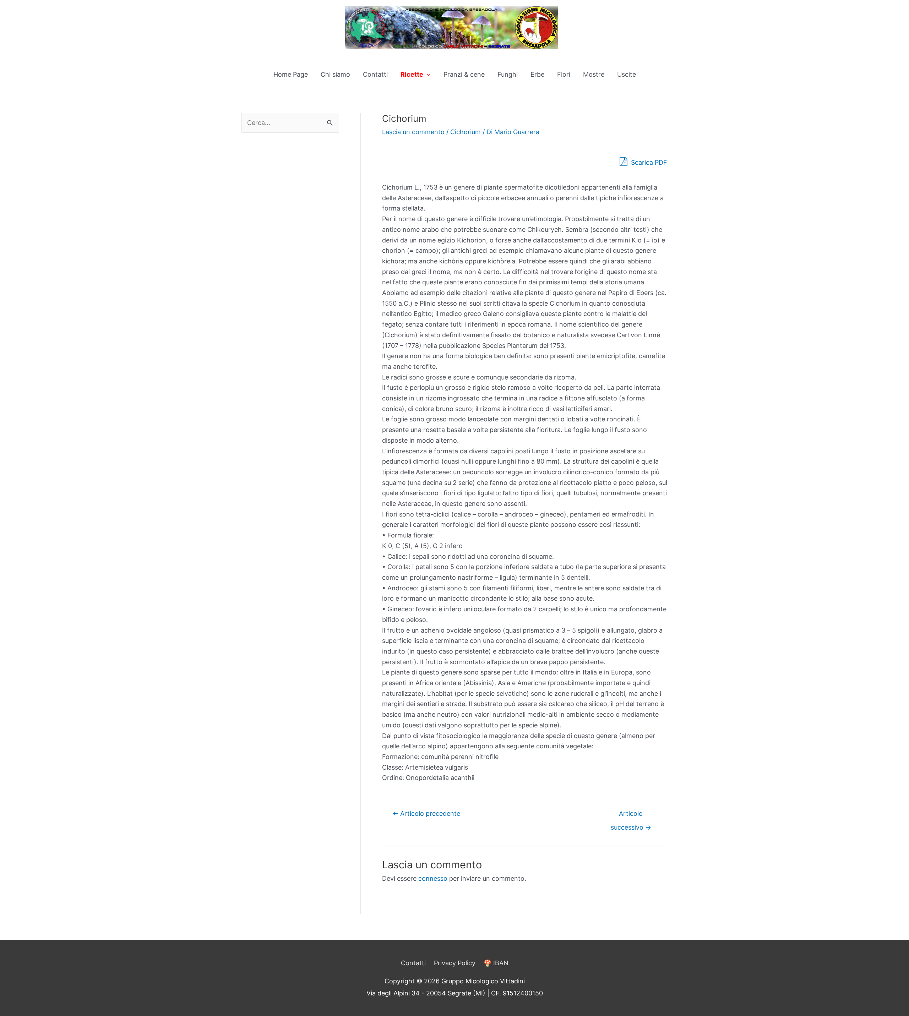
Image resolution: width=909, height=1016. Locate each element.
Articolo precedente (426, 813)
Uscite (626, 74)
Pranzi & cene (464, 74)
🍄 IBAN (496, 963)
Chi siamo (335, 74)
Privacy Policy (454, 963)
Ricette (412, 74)
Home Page (290, 74)
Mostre (593, 74)
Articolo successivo (631, 815)
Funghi (507, 74)
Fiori (563, 74)
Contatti (375, 74)
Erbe (537, 74)
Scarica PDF (648, 162)
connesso (432, 878)
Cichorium (465, 132)
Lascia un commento (413, 132)
